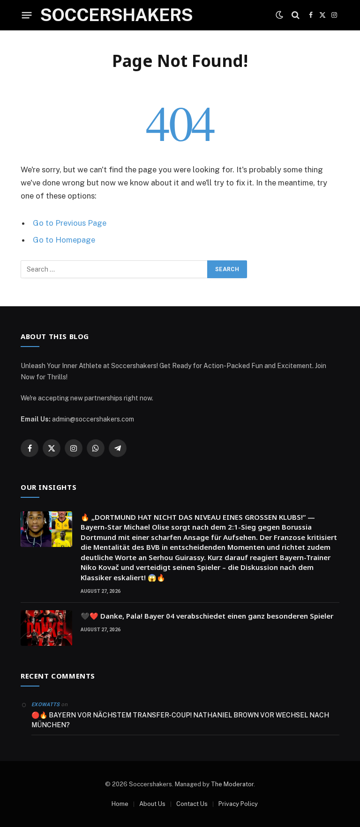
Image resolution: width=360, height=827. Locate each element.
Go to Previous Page (69, 223)
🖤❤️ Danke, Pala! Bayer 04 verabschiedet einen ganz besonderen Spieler (207, 615)
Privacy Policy (238, 803)
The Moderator (232, 784)
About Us (152, 803)
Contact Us (192, 803)
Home (120, 803)
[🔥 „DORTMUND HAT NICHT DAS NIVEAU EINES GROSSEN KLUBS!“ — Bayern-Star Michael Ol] (46, 529)
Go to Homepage (64, 239)
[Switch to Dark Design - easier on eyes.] (279, 15)
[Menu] (27, 15)
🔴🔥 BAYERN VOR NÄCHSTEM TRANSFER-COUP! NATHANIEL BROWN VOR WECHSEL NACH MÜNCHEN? (180, 720)
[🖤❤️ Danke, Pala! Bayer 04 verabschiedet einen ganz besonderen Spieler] (46, 628)
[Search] (295, 15)
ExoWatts (45, 704)
